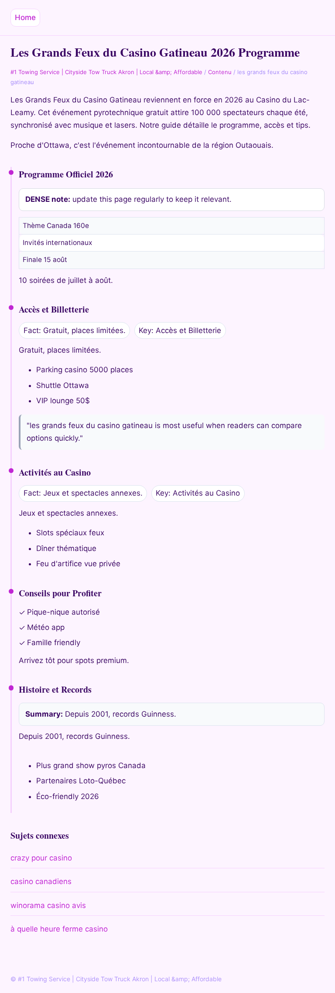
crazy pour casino (41, 858)
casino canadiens (41, 881)
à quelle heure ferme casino (59, 929)
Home (25, 17)
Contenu (220, 71)
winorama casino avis (48, 905)
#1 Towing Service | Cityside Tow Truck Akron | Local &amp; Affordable (106, 71)
